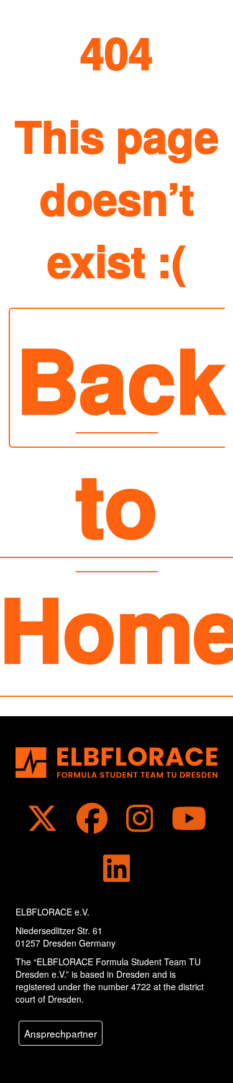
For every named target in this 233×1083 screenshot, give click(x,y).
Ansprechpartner (60, 1033)
